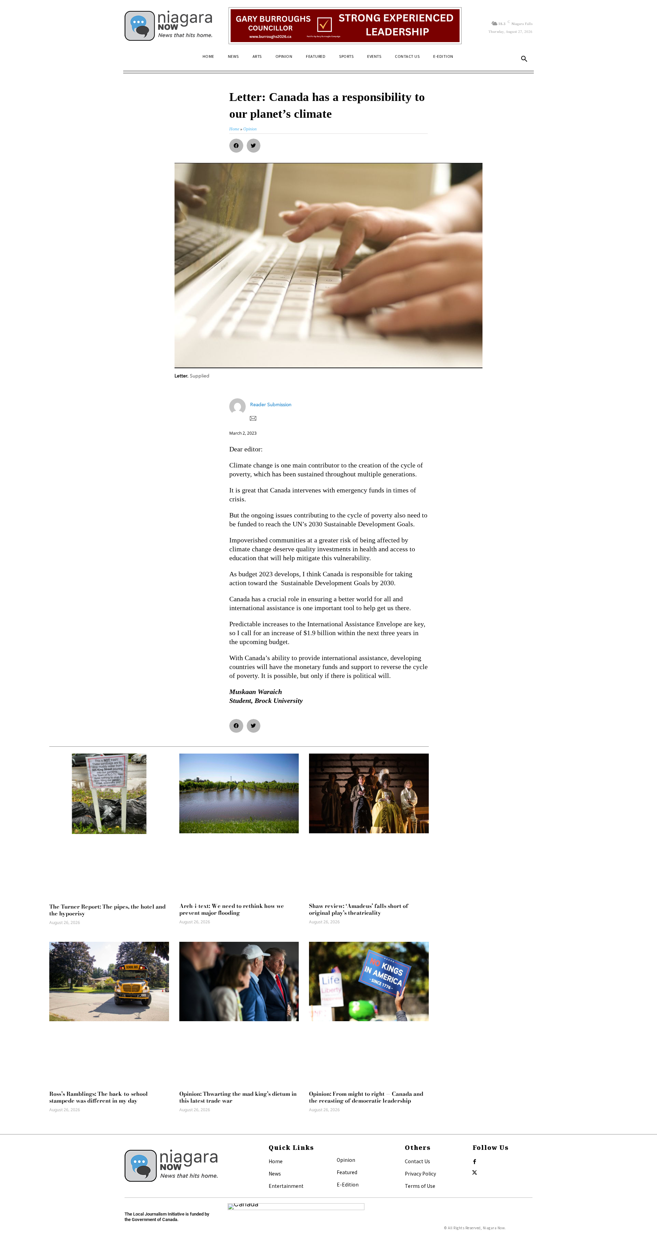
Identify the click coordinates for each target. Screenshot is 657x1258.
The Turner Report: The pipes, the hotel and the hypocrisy (107, 909)
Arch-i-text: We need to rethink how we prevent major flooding (231, 909)
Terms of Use (420, 1185)
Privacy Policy (420, 1173)
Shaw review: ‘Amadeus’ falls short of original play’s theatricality (358, 909)
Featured (347, 1172)
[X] (474, 1172)
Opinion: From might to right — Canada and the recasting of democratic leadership (366, 1097)
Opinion (346, 1159)
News (275, 1173)
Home (276, 1161)
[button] (524, 59)
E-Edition (348, 1184)
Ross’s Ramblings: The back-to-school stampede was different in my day (98, 1097)
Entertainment (286, 1185)
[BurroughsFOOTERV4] (345, 25)
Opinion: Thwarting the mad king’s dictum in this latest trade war (238, 1097)
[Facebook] (474, 1161)
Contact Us (417, 1161)
